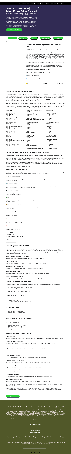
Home (19, 3)
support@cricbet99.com (35, 430)
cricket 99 (43, 406)
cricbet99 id (28, 409)
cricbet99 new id (36, 412)
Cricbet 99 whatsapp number (11, 242)
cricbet (21, 406)
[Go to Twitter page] (39, 452)
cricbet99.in (8, 135)
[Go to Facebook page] (32, 452)
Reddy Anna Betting (55, 3)
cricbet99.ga (48, 141)
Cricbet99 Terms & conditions (43, 3)
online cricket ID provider (27, 162)
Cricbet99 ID (34, 38)
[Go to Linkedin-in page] (37, 452)
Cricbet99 (33, 3)
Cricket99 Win (8, 239)
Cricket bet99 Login (23, 38)
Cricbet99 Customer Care (14, 236)
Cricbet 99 (14, 103)
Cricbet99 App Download (45, 38)
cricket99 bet (9, 110)
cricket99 (30, 258)
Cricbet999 (12, 38)
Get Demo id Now (12, 396)
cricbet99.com (37, 428)
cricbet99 (17, 406)
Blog (62, 3)
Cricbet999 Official (58, 38)
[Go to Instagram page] (35, 452)
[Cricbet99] (45, 20)
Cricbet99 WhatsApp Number (35, 432)
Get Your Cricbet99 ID (14, 29)
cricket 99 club (32, 413)
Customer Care (25, 3)
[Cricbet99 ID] (58, 20)
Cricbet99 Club (10, 234)
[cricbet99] (15, 60)
